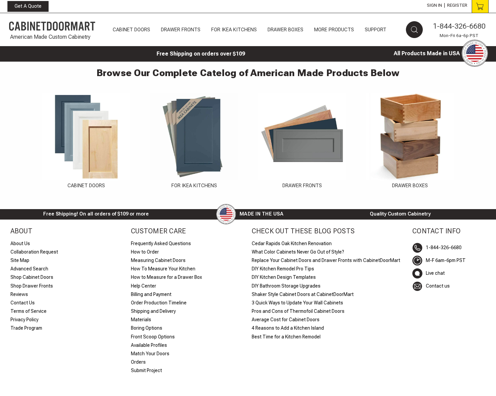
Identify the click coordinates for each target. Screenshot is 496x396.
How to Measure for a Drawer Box (166, 277)
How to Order (145, 252)
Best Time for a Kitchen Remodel (286, 336)
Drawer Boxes (285, 30)
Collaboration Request (34, 252)
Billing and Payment (151, 294)
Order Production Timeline (159, 302)
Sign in (434, 5)
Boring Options (146, 328)
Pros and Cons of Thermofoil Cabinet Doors (298, 311)
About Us (20, 243)
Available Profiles (149, 345)
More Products (334, 30)
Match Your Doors (150, 353)
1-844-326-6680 (459, 26)
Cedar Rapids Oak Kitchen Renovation (292, 243)
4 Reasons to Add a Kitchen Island (288, 328)
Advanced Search (29, 268)
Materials (141, 319)
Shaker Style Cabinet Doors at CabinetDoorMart (303, 294)
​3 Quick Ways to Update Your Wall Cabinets (297, 302)
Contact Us (22, 302)
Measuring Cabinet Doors (158, 260)
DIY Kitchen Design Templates (284, 277)
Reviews (19, 294)
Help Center (143, 286)
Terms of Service (28, 311)
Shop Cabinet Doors (31, 277)
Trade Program (26, 328)
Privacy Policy (24, 319)
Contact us (438, 286)
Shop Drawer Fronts (31, 286)
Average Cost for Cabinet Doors (286, 319)
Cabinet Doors (131, 30)
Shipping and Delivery (153, 311)
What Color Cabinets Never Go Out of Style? (298, 252)
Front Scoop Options (153, 336)
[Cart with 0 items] (480, 6)
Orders (138, 362)
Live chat (435, 273)
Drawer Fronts (180, 30)
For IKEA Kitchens (234, 30)
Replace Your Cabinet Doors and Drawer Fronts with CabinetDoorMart (326, 260)
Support (375, 30)
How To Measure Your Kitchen (163, 268)
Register (457, 5)
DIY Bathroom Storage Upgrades (286, 286)
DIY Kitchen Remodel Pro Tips (283, 268)
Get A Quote (28, 6)
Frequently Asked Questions (161, 243)
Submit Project (146, 370)
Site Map (19, 260)
